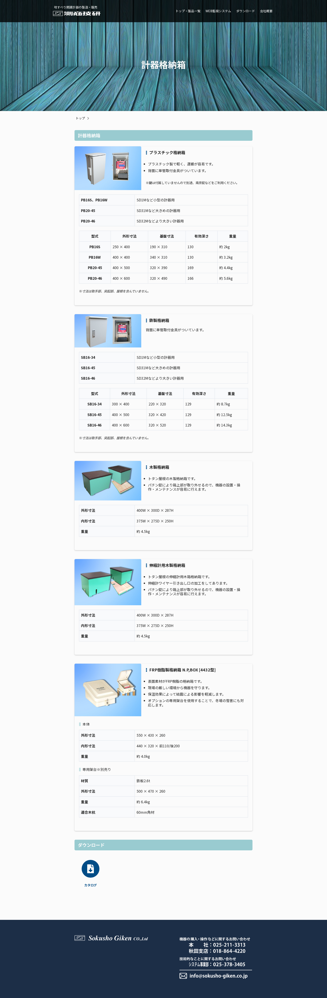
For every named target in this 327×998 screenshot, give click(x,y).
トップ (80, 118)
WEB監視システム (218, 11)
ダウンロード (245, 11)
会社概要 (266, 11)
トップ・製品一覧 (188, 11)
